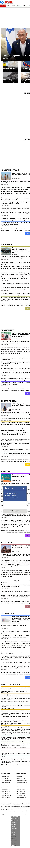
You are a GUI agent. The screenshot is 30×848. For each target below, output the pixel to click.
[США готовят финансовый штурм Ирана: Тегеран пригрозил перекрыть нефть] (6, 336)
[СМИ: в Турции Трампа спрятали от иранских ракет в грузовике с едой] (6, 407)
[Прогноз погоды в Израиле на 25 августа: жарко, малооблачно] (6, 176)
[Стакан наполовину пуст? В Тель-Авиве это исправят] (6, 478)
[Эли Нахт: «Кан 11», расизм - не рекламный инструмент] (6, 549)
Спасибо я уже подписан (15, 510)
